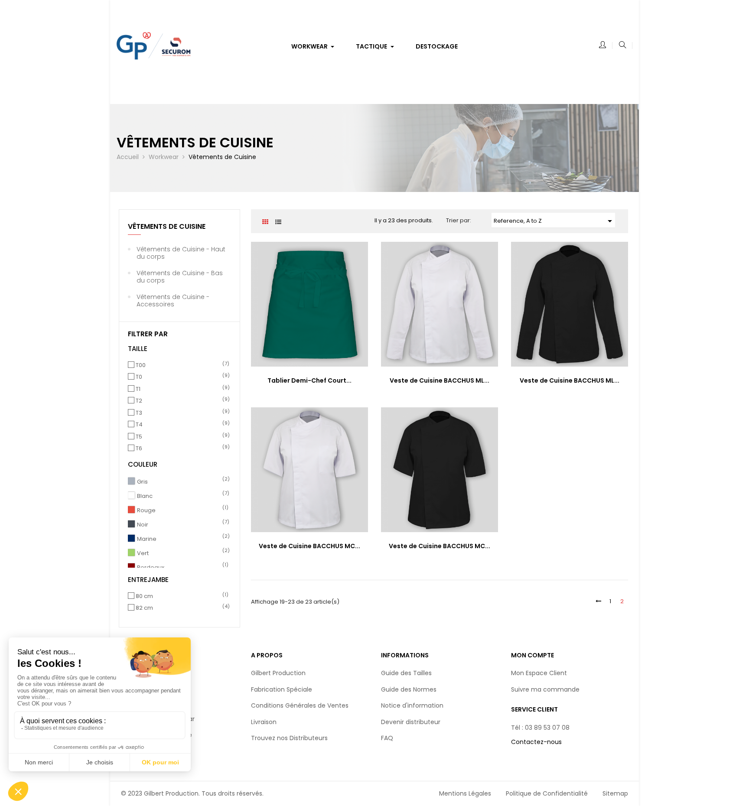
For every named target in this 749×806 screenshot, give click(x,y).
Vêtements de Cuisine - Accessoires (173, 300)
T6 (181, 448)
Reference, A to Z (554, 221)
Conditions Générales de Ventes (299, 705)
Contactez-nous (536, 742)
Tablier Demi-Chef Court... (309, 380)
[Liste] (278, 222)
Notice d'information (412, 705)
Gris (182, 482)
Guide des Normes (408, 689)
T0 (181, 377)
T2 (181, 401)
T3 (181, 413)
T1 (181, 389)
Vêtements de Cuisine (166, 226)
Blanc (182, 496)
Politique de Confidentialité (547, 793)
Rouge (182, 510)
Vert (182, 553)
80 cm (181, 596)
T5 (181, 437)
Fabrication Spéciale (281, 689)
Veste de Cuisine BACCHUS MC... (309, 546)
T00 (181, 365)
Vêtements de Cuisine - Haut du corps (181, 253)
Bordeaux (182, 568)
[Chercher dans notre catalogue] (622, 45)
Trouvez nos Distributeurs (289, 738)
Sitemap (615, 793)
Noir (182, 525)
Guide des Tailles (406, 673)
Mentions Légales (465, 793)
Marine (182, 539)
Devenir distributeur (410, 722)
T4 (181, 425)
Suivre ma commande (545, 689)
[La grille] (265, 222)
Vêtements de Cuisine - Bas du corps (180, 277)
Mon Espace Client (539, 673)
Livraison (264, 722)
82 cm (181, 608)
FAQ (387, 738)
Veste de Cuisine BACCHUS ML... (439, 380)
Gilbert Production (278, 673)
